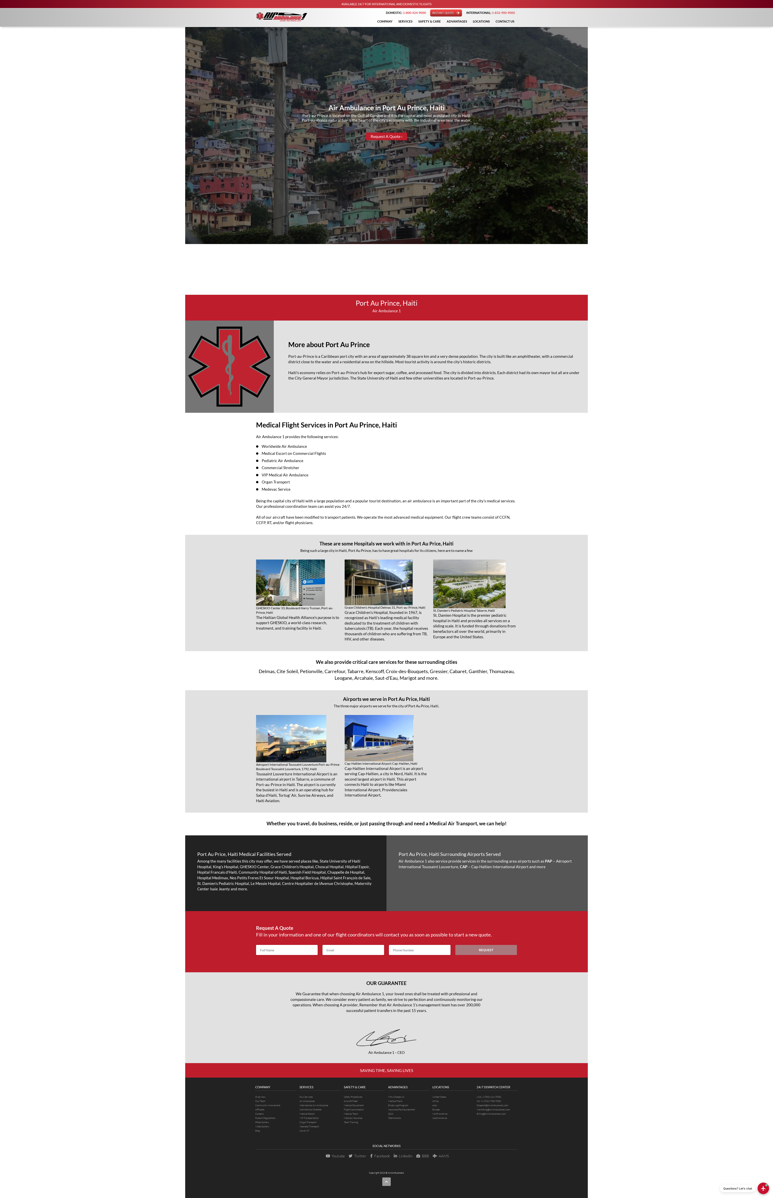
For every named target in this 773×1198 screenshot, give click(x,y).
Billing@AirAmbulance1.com (491, 1113)
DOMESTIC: (406, 12)
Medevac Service (276, 489)
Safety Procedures (353, 1096)
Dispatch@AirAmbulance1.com (492, 1105)
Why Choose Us (396, 1096)
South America (439, 1117)
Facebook (382, 1156)
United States (439, 1096)
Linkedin (405, 1156)
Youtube (338, 1156)
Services (405, 21)
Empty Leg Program (398, 1105)
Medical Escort (307, 1113)
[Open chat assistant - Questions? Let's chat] (763, 1188)
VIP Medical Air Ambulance (285, 475)
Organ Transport (276, 482)
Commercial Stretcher (280, 467)
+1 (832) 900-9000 (491, 1101)
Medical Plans (395, 1101)
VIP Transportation (309, 1117)
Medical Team (351, 1113)
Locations (481, 21)
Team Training (351, 1122)
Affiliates (259, 1109)
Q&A (390, 1113)
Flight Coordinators (354, 1109)
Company (385, 21)
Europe (436, 1109)
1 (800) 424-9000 (491, 1096)
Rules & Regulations (265, 1117)
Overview (260, 1096)
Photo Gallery (262, 1122)
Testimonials (394, 1117)
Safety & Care (429, 21)
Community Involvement (267, 1105)
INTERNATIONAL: (490, 12)
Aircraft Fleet (351, 1101)
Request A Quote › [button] (386, 136)
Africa (435, 1101)
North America (439, 1113)
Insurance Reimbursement (401, 1109)
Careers (259, 1113)
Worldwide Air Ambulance (284, 446)
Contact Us (505, 21)
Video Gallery (262, 1126)
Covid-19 (304, 1130)
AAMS (444, 1156)
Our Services (306, 1096)
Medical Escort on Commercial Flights (294, 453)
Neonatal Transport (309, 1126)
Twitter (360, 1156)
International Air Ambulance (314, 1105)
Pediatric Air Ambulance (282, 460)
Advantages (457, 21)
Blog (257, 1130)
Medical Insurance (353, 1117)
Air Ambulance (307, 1101)
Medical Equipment (354, 1105)
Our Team (260, 1101)
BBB (425, 1156)
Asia (434, 1105)
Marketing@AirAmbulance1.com (493, 1109)
